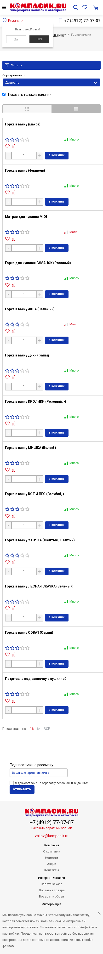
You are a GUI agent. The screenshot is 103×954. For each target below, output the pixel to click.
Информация (51, 904)
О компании (51, 851)
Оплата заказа (51, 884)
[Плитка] (27, 108)
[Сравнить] (14, 146)
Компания (51, 845)
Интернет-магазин (51, 878)
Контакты (51, 870)
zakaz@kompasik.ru (51, 836)
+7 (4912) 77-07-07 (82, 20)
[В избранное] (8, 146)
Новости (51, 857)
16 (32, 729)
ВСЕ (47, 729)
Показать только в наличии (29, 94)
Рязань (13, 21)
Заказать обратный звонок (51, 828)
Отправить (22, 789)
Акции (51, 864)
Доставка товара (52, 890)
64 (39, 729)
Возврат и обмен (51, 896)
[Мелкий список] (76, 108)
